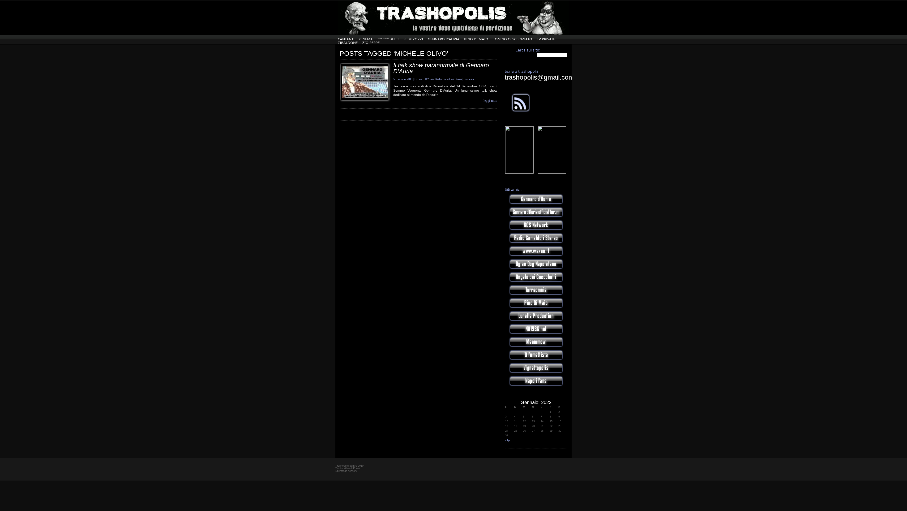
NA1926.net (536, 329)
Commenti (469, 79)
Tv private (546, 39)
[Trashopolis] (519, 172)
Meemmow (536, 342)
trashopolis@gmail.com (539, 77)
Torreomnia (536, 290)
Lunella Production (536, 316)
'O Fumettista (536, 355)
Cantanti (346, 39)
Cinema (366, 39)
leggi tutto (490, 100)
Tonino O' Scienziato (512, 39)
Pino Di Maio (476, 39)
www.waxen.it (536, 251)
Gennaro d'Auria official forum (536, 212)
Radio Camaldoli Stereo (448, 79)
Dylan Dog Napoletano (536, 264)
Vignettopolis (536, 368)
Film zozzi (413, 39)
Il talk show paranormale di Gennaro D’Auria (441, 68)
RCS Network (536, 225)
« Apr (508, 440)
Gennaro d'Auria (536, 199)
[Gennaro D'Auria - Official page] (552, 172)
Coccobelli (388, 39)
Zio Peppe (371, 42)
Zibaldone (348, 42)
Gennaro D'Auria (443, 39)
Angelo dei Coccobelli (536, 277)
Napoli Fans (536, 381)
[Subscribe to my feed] (520, 111)
